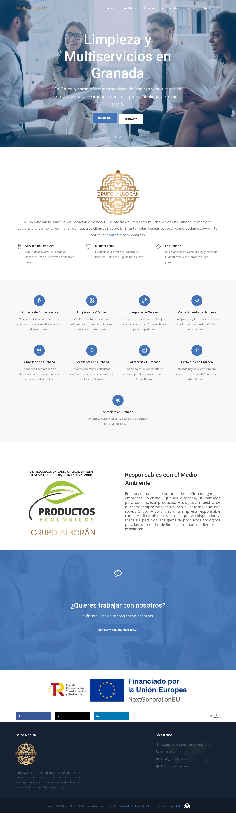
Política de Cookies (129, 806)
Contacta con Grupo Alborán (118, 630)
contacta (114, 235)
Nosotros (104, 117)
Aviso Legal (148, 806)
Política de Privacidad (168, 806)
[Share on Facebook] (33, 716)
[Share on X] (72, 716)
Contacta (130, 119)
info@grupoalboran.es (174, 759)
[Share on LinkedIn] (111, 716)
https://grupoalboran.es (175, 766)
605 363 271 (168, 752)
